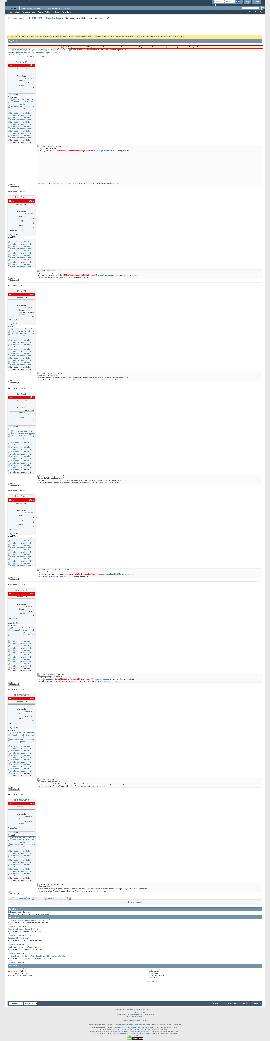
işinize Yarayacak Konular (31, 8)
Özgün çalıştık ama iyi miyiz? (18, 938)
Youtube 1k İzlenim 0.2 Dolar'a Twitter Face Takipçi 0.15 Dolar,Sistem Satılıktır (36, 956)
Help (247, 2)
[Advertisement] (135, 26)
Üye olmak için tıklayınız (101, 151)
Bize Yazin (214, 1003)
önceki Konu (129, 902)
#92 (23, 192)
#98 (23, 794)
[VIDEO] (152, 976)
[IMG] (151, 973)
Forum (13, 8)
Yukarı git (257, 1003)
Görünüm (22, 55)
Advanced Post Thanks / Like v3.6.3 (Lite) (121, 1031)
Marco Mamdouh (142, 1020)
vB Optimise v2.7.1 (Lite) (122, 1028)
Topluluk (47, 12)
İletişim (67, 8)
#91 (43, 56)
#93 (23, 285)
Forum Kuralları (153, 981)
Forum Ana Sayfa (14, 12)
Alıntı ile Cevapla (14, 186)
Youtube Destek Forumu (228, 1003)
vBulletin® (134, 1013)
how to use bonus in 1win (84, 184)
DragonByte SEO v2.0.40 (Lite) (124, 1024)
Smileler (152, 971)
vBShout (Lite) (118, 1029)
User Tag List (13, 41)
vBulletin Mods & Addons (142, 1024)
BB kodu (152, 969)
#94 (23, 388)
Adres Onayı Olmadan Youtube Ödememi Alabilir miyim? (29, 920)
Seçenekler (12, 55)
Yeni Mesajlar (26, 12)
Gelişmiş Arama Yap (255, 12)
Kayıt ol (256, 2)
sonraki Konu (140, 902)
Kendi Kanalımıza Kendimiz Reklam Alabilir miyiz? (26, 947)
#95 (23, 491)
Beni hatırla (220, 5)
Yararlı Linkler (67, 12)
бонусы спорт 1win (60, 277)
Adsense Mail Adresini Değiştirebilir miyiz (23, 929)
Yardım (34, 12)
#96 (23, 585)
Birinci (41, 49)
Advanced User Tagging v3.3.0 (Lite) (121, 1033)
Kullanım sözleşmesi (245, 1003)
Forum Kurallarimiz (52, 8)
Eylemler (56, 12)
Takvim (40, 12)
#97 (23, 689)
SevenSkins (140, 1016)
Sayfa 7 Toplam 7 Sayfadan (20, 50)
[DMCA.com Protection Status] (135, 1040)
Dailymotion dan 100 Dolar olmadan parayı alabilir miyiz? (36, 53)
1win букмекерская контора (69, 681)
